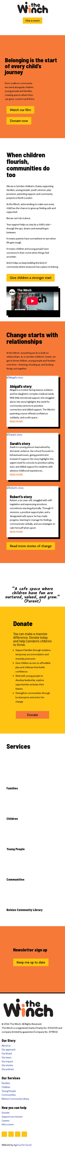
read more (16, 421)
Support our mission (12, 1116)
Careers (6, 1120)
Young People (9, 1091)
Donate (32, 715)
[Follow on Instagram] (11, 1134)
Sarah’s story (20, 443)
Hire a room (33, 20)
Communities (9, 1094)
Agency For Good (22, 1144)
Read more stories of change (31, 546)
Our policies (8, 1069)
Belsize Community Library (15, 1098)
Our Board (7, 1053)
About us (6, 1045)
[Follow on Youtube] (17, 1134)
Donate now (19, 121)
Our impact (7, 1061)
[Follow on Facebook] (4, 1134)
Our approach (9, 1049)
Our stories (7, 1065)
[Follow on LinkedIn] (24, 1134)
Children (6, 1087)
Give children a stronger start (30, 278)
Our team (6, 1057)
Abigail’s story (21, 386)
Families (6, 1083)
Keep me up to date (30, 962)
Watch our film (20, 110)
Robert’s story (21, 496)
